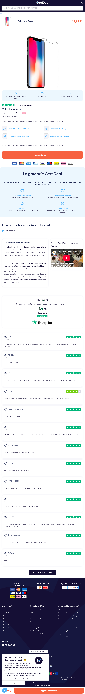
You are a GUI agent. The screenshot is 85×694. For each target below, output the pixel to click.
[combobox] (42, 8)
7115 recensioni (26, 105)
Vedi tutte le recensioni (42, 572)
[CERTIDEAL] (42, 2)
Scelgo (13, 683)
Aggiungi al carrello (43, 155)
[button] (4, 690)
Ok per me (37, 683)
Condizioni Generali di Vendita (69, 677)
